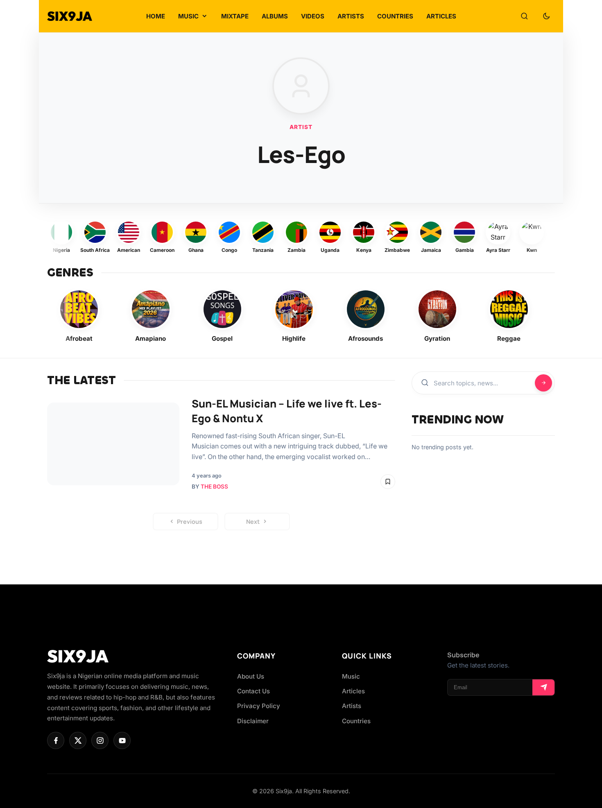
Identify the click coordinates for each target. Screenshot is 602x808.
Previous (189, 521)
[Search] (524, 16)
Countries (356, 721)
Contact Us (253, 691)
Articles (353, 691)
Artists (351, 706)
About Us (250, 676)
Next (253, 521)
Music (351, 676)
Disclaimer (253, 721)
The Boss (214, 486)
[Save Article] (387, 481)
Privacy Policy (258, 706)
